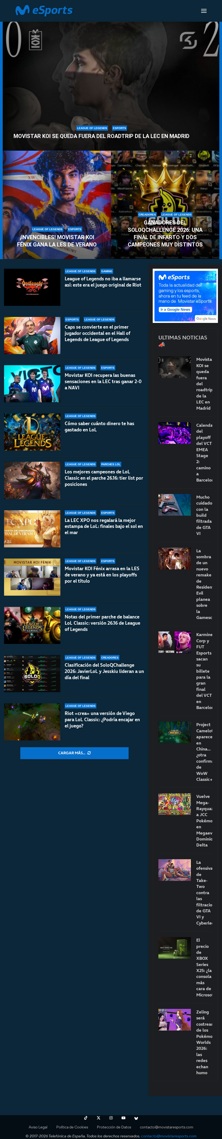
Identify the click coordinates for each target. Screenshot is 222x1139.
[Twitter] (98, 1118)
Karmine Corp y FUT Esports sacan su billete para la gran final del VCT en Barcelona (204, 670)
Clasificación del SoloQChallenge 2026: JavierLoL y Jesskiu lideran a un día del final (104, 671)
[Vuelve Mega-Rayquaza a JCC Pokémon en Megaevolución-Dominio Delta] (174, 804)
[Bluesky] (136, 1118)
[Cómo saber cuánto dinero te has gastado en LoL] (32, 432)
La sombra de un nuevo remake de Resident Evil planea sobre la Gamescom (204, 584)
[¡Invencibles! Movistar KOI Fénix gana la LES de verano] (57, 205)
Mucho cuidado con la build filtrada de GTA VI (204, 515)
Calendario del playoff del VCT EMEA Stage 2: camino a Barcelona (204, 452)
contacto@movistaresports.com (166, 1127)
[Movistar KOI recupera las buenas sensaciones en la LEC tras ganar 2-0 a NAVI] (32, 383)
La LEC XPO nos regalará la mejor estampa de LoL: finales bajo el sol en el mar (104, 526)
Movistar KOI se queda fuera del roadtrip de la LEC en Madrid (102, 136)
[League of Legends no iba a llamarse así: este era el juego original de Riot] (32, 287)
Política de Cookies (72, 1127)
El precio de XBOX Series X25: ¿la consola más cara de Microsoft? (204, 967)
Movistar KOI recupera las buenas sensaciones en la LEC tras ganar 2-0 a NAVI (103, 381)
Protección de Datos (114, 1127)
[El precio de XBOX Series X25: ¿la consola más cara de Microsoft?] (174, 948)
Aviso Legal (38, 1127)
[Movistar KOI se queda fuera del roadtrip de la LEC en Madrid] (111, 83)
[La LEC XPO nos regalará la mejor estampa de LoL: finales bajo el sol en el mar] (32, 528)
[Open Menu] (204, 11)
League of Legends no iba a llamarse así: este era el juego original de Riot (103, 281)
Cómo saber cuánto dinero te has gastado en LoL (99, 426)
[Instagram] (111, 1118)
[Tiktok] (86, 1118)
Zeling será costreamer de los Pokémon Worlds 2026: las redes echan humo (204, 1042)
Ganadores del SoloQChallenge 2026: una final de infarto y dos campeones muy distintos (165, 233)
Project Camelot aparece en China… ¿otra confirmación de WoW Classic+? (204, 751)
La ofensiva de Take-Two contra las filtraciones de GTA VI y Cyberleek (204, 892)
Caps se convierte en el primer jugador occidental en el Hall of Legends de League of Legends (97, 333)
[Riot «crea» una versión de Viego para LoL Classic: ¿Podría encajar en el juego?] (32, 721)
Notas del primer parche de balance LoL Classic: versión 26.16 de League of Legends (102, 623)
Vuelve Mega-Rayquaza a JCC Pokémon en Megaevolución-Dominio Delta (204, 820)
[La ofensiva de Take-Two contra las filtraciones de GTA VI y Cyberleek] (174, 870)
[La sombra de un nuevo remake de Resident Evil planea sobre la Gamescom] (174, 558)
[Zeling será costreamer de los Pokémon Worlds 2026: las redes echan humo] (174, 1020)
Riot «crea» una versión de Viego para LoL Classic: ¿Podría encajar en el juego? (102, 719)
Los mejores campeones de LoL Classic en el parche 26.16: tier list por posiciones (104, 478)
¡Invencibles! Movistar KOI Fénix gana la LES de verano (57, 241)
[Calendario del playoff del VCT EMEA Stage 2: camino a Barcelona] (174, 433)
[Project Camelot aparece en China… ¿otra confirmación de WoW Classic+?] (174, 732)
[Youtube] (123, 1118)
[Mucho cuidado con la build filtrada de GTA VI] (174, 505)
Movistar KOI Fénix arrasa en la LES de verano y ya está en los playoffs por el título (102, 574)
